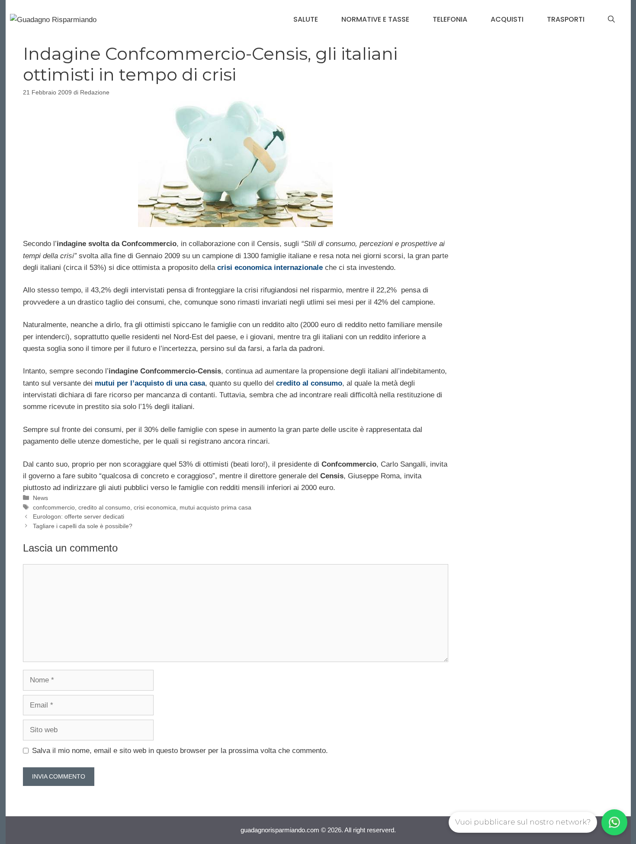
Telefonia (450, 19)
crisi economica (155, 507)
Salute (305, 19)
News (40, 497)
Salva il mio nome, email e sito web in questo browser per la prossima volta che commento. (180, 751)
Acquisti (507, 19)
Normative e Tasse (375, 19)
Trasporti (566, 19)
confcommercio (54, 507)
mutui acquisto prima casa (215, 507)
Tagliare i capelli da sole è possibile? (82, 526)
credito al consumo (104, 507)
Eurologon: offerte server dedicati (78, 516)
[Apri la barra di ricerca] (611, 19)
